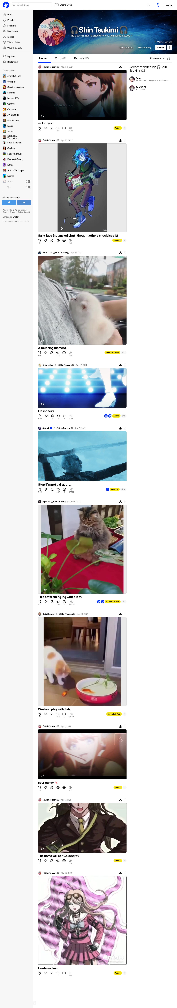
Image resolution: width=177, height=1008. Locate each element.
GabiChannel (48, 614)
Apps (17, 210)
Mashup (114, 489)
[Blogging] (16, 81)
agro (44, 502)
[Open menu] (169, 47)
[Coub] (6, 5)
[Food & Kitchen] (16, 142)
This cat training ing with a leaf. (60, 597)
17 (123, 489)
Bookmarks (12, 62)
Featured (11, 25)
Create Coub (66, 4)
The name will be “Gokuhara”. (58, 856)
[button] (168, 58)
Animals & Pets (112, 353)
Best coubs (12, 31)
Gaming (117, 240)
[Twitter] (9, 202)
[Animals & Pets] (16, 76)
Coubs (60, 58)
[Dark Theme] (148, 5)
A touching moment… (53, 348)
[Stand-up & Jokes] (16, 87)
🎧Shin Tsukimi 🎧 (50, 67)
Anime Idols (47, 365)
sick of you (46, 123)
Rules (20, 212)
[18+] (28, 187)
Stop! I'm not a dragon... (54, 484)
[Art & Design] (16, 115)
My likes (11, 56)
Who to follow (13, 42)
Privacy (13, 212)
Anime (118, 128)
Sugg (138, 78)
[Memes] (16, 176)
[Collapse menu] (34, 1003)
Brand (24, 210)
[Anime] (16, 181)
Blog (12, 210)
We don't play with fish (54, 709)
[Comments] (52, 128)
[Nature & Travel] (16, 153)
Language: (11, 217)
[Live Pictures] (16, 120)
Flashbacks (46, 411)
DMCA (27, 212)
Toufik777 (141, 87)
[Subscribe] (28, 181)
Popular (11, 20)
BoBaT (45, 253)
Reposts (81, 58)
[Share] (120, 67)
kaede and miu (48, 968)
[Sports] (16, 131)
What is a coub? (14, 48)
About (5, 210)
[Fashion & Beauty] (16, 159)
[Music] (16, 126)
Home (10, 14)
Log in (169, 5)
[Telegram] (24, 202)
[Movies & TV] (16, 98)
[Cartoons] (16, 109)
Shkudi (45, 428)
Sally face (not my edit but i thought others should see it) (78, 235)
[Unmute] (42, 116)
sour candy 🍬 (48, 782)
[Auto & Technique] (16, 170)
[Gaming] (16, 104)
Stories (10, 36)
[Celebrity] (16, 148)
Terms (5, 212)
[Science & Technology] (16, 137)
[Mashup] (16, 92)
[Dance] (16, 165)
